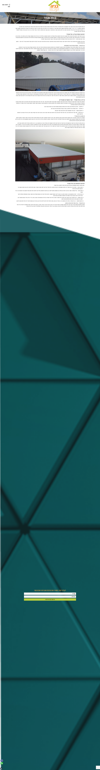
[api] (1, 763)
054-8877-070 (6, 6)
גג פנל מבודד (75, 28)
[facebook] (1, 761)
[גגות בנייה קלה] (54, 6)
